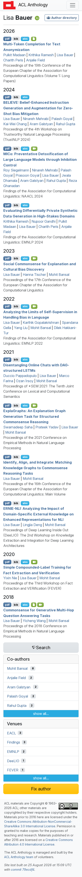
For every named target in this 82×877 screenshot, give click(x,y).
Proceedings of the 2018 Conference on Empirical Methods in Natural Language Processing (35, 631)
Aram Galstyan (41, 124)
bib (16, 38)
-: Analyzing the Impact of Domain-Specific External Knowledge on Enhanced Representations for (38, 514)
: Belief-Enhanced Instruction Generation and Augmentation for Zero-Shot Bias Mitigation (38, 108)
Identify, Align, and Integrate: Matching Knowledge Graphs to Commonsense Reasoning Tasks (37, 468)
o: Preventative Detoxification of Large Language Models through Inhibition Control (40, 159)
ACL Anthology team (18, 857)
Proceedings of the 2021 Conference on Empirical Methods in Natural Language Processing (35, 442)
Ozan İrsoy (24, 381)
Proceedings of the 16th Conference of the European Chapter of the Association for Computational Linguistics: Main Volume (37, 489)
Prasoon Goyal (27, 175)
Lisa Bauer (65, 55)
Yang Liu (21, 328)
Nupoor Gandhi (43, 221)
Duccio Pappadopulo (20, 376)
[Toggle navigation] (72, 5)
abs (25, 38)
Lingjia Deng (32, 525)
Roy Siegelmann (16, 170)
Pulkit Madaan (14, 55)
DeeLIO (13, 761)
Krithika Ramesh (41, 55)
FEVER (12, 770)
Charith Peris (13, 60)
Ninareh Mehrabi (36, 119)
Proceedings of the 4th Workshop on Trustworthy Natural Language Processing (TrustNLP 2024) (36, 134)
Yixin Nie (10, 578)
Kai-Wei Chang (15, 124)
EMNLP (13, 751)
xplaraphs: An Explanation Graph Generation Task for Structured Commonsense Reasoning (34, 416)
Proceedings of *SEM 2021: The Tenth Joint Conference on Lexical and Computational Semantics (38, 391)
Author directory (64, 18)
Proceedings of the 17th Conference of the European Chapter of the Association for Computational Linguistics (37, 285)
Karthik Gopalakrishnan (41, 322)
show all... (41, 713)
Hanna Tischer (34, 274)
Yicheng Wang (34, 621)
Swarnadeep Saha (18, 427)
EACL (11, 733)
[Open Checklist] (34, 39)
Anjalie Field (35, 60)
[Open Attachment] (34, 604)
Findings (13, 742)
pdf (7, 38)
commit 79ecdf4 (22, 869)
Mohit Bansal (59, 274)
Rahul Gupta (65, 124)
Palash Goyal (61, 119)
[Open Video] (34, 148)
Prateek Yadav (47, 427)
